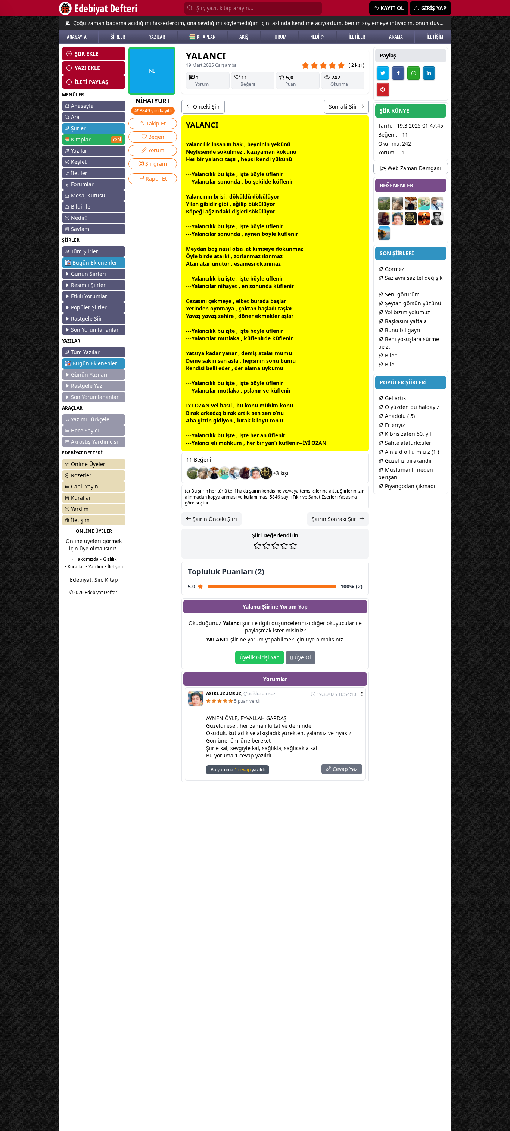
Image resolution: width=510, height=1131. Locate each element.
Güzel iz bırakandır (407, 460)
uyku (268, 368)
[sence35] (203, 473)
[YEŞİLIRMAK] (384, 233)
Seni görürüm (401, 294)
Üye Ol (302, 657)
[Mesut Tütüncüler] (424, 218)
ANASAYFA (77, 36)
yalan (212, 159)
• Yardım (94, 566)
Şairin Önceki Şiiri (214, 518)
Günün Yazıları (89, 374)
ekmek (264, 315)
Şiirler (78, 128)
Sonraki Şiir (344, 106)
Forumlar (82, 184)
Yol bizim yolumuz (406, 312)
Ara (75, 117)
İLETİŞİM (435, 36)
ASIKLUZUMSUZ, (241, 694)
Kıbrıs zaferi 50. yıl (407, 433)
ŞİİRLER (118, 36)
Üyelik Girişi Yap (260, 657)
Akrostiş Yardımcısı (94, 441)
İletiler (79, 172)
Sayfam (80, 228)
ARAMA (396, 36)
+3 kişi (281, 473)
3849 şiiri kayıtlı (155, 110)
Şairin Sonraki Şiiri (335, 518)
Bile (388, 364)
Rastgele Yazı (87, 385)
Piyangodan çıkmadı (409, 486)
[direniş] (266, 473)
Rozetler (81, 475)
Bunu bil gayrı (401, 330)
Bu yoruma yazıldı (238, 769)
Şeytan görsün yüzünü (412, 303)
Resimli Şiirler (88, 284)
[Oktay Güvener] (235, 473)
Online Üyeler (88, 464)
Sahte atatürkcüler (407, 442)
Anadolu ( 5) (399, 415)
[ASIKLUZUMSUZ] (255, 473)
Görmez (393, 268)
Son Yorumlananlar (95, 329)
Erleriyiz (394, 424)
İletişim (80, 520)
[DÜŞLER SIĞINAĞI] (214, 473)
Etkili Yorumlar (89, 296)
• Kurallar (74, 566)
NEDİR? (317, 36)
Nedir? (79, 217)
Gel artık (394, 398)
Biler (390, 355)
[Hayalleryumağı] (193, 473)
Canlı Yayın (84, 486)
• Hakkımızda (85, 559)
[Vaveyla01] (245, 473)
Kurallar (81, 497)
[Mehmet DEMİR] (224, 473)
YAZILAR (157, 36)
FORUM (279, 36)
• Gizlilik (108, 559)
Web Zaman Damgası (413, 168)
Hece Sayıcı (85, 430)
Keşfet (79, 161)
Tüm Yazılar (85, 352)
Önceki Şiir (206, 106)
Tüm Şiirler (84, 251)
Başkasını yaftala (405, 321)
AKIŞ (243, 36)
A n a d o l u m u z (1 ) (411, 451)
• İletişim (114, 566)
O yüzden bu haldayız (411, 406)
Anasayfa (82, 105)
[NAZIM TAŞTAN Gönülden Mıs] (437, 218)
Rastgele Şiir (86, 318)
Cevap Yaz (344, 768)
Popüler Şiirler (89, 307)
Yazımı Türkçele (90, 419)
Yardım (79, 508)
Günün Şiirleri (88, 273)
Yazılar (79, 150)
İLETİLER (357, 36)
